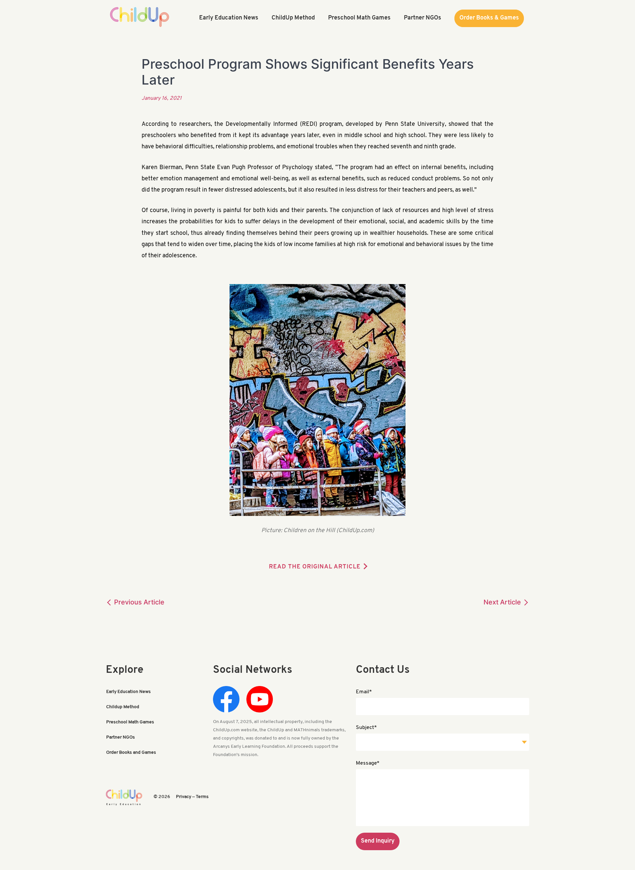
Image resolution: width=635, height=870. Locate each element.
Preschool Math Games (130, 722)
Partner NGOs (120, 737)
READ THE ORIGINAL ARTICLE (314, 567)
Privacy (183, 796)
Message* (368, 763)
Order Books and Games (131, 752)
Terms (202, 796)
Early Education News (128, 691)
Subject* (366, 727)
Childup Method (122, 707)
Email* (364, 692)
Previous (138, 602)
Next (502, 602)
